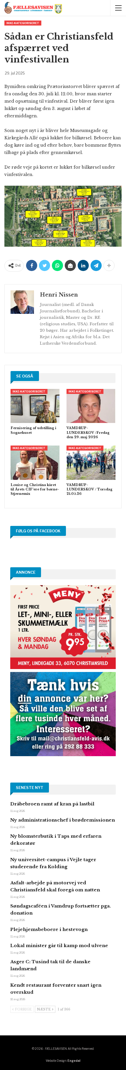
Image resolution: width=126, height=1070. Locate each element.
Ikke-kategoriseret (22, 23)
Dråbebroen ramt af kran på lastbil (52, 804)
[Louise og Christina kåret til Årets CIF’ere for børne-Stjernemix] (35, 463)
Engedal (73, 1060)
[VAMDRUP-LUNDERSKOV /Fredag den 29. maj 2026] (91, 406)
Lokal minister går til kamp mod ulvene (59, 945)
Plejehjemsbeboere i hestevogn (49, 929)
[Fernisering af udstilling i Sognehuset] (35, 406)
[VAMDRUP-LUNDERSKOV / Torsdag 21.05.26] (91, 463)
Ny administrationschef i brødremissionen (62, 820)
